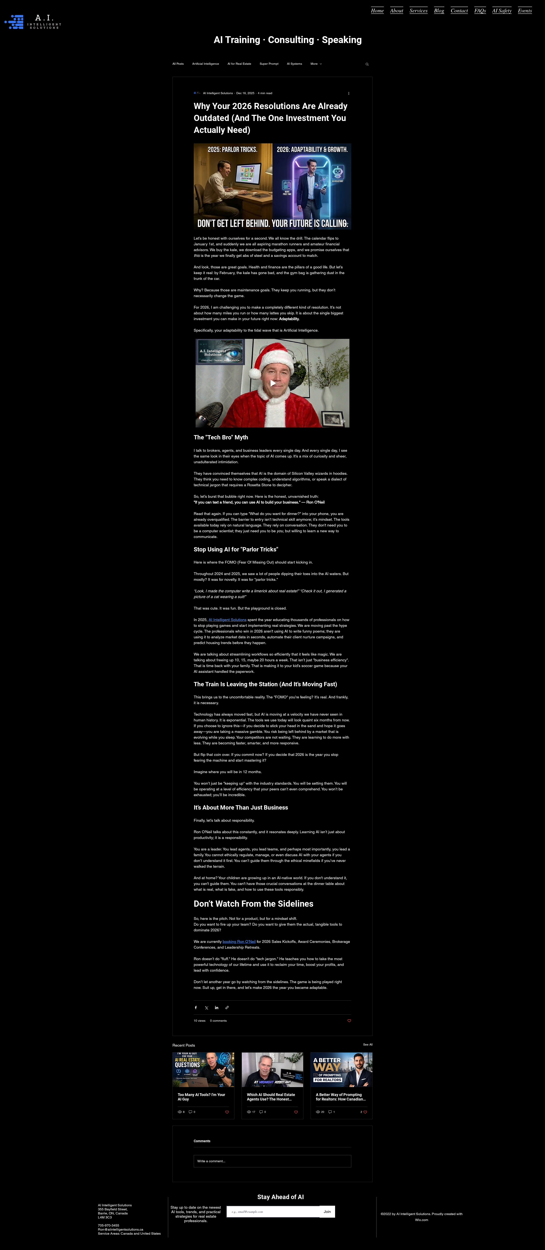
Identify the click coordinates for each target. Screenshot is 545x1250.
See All (368, 1044)
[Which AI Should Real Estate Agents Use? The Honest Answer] (272, 1070)
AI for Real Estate (239, 63)
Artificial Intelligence (205, 63)
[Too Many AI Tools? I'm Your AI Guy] (203, 1070)
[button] (367, 64)
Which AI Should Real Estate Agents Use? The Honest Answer (271, 1096)
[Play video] (272, 383)
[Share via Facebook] (196, 1007)
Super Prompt (269, 63)
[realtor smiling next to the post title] (341, 1070)
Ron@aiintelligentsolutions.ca (120, 1229)
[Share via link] (227, 1007)
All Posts (178, 63)
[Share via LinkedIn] (217, 1007)
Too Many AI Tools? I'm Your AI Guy (201, 1096)
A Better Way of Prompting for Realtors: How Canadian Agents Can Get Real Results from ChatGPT (340, 1096)
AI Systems (294, 63)
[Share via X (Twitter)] (206, 1007)
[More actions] (348, 93)
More (314, 63)
